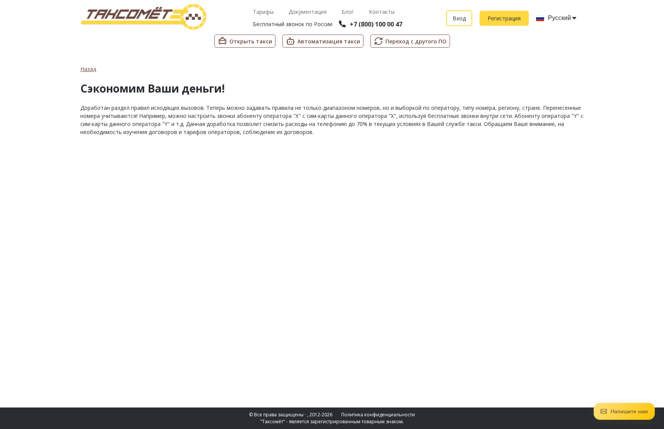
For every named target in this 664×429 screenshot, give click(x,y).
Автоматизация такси (328, 41)
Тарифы (264, 11)
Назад (88, 69)
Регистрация (504, 18)
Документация (308, 11)
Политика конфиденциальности (378, 414)
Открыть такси (250, 41)
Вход (459, 18)
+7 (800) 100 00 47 (376, 24)
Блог (348, 11)
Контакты (382, 11)
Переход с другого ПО (416, 41)
